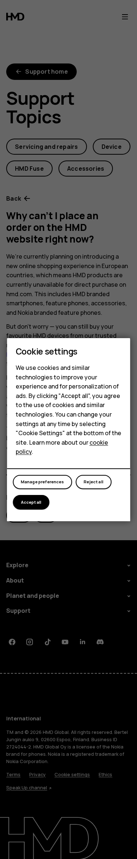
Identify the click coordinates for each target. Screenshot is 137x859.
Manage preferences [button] (42, 481)
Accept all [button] (31, 502)
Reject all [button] (93, 481)
